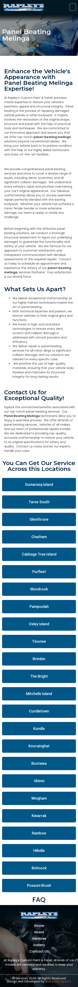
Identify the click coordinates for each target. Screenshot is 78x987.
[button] (73, 7)
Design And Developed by (39, 981)
